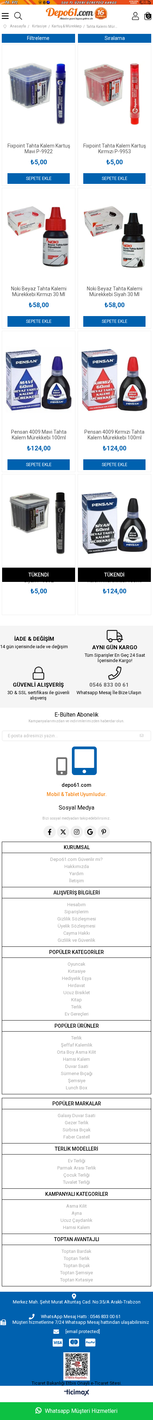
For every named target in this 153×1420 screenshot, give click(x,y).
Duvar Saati (76, 1066)
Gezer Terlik (77, 1122)
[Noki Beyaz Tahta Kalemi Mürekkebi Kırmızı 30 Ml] (39, 237)
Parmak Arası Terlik (76, 1168)
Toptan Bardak (76, 1251)
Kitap (76, 999)
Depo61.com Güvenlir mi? (76, 859)
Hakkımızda (76, 866)
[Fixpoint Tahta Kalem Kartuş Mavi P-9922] (39, 93)
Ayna (77, 1213)
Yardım (76, 873)
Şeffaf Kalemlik (77, 1045)
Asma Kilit (76, 1206)
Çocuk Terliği (76, 1175)
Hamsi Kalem (76, 1059)
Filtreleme (38, 38)
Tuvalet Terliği (76, 1182)
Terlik (76, 1007)
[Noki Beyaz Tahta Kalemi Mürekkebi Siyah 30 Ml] (114, 237)
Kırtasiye (76, 971)
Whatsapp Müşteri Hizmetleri (80, 1411)
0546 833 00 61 (109, 685)
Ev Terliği (76, 1160)
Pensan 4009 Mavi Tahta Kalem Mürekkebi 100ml (39, 434)
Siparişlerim (76, 911)
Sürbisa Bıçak (77, 1129)
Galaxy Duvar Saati (76, 1115)
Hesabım (76, 904)
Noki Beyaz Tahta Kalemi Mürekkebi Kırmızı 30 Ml (39, 291)
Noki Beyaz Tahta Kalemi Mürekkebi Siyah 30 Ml (114, 291)
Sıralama (115, 38)
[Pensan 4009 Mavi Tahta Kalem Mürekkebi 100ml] (39, 380)
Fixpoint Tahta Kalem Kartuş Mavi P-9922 (38, 148)
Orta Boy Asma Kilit (76, 1052)
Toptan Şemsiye (76, 1272)
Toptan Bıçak (76, 1265)
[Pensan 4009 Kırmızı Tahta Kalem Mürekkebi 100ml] (114, 380)
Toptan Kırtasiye (76, 1279)
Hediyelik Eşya (76, 978)
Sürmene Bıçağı (77, 1073)
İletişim (76, 880)
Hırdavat (76, 985)
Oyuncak (76, 964)
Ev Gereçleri (77, 1014)
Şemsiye (76, 1080)
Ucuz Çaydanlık (76, 1220)
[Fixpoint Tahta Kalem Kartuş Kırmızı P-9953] (114, 93)
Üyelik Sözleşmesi (76, 926)
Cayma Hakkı (76, 933)
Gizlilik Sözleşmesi (76, 918)
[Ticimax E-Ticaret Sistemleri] (76, 1393)
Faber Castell (76, 1137)
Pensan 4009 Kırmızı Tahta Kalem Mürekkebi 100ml (114, 434)
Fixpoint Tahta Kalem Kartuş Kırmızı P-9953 (114, 148)
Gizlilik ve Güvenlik (76, 940)
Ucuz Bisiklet (76, 992)
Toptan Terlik (77, 1258)
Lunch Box (76, 1087)
